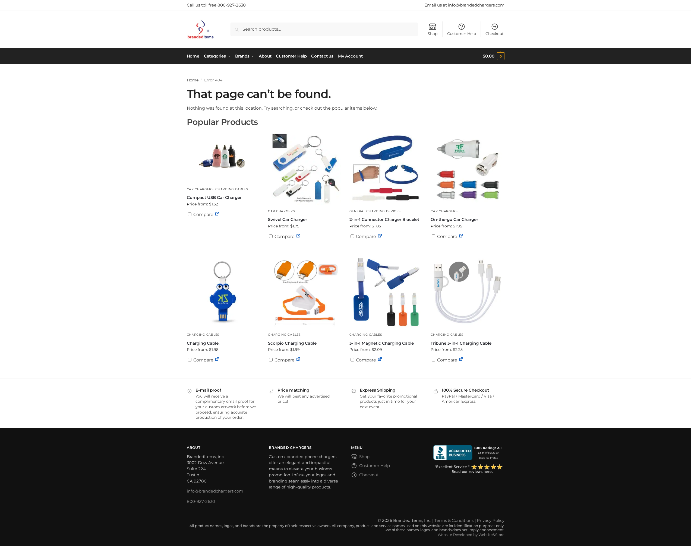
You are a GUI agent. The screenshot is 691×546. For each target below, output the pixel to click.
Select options (223, 227)
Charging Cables (231, 189)
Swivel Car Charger (287, 219)
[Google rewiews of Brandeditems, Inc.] (468, 469)
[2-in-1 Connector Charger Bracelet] (386, 168)
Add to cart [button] (467, 247)
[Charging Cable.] (223, 291)
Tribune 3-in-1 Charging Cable (461, 343)
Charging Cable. (203, 343)
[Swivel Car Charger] (304, 168)
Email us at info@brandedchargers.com (464, 5)
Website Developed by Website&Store (471, 535)
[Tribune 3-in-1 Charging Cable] (467, 291)
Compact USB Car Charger (214, 197)
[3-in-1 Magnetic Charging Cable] (386, 291)
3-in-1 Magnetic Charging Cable (381, 343)
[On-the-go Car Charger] (467, 168)
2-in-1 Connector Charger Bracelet (384, 219)
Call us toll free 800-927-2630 (216, 5)
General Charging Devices (375, 211)
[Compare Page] (217, 214)
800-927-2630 (201, 501)
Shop (432, 33)
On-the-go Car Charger (454, 219)
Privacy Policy (490, 520)
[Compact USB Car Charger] (223, 157)
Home (192, 80)
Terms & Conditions (454, 520)
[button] (493, 56)
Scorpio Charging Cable (292, 343)
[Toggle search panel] (215, 29)
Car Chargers (200, 189)
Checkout (494, 33)
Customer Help (461, 33)
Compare (202, 214)
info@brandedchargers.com (215, 491)
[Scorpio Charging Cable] (304, 291)
